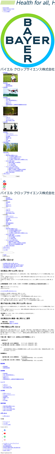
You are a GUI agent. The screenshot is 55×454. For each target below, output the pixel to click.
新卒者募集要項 (9, 223)
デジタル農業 (12, 163)
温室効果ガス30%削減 (14, 168)
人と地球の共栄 (12, 165)
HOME (4, 254)
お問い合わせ (6, 173)
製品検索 (8, 84)
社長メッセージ (9, 133)
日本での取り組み (10, 161)
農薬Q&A (12, 321)
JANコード (8, 101)
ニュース (5, 106)
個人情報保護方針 (7, 446)
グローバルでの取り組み (12, 166)
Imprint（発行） (7, 450)
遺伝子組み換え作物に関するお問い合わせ (13, 264)
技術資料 (8, 99)
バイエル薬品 (6, 11)
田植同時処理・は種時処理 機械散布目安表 (16, 104)
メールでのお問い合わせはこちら (9, 291)
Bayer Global (6, 7)
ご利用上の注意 (7, 444)
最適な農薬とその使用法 (14, 162)
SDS (7, 203)
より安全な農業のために (14, 158)
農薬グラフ (8, 103)
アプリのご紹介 (7, 424)
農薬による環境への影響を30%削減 (17, 169)
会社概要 (8, 136)
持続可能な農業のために (12, 155)
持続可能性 (6, 142)
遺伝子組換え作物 (10, 120)
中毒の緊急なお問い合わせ (9, 267)
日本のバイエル (7, 10)
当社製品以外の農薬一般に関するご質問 (13, 266)
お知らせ (8, 117)
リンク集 (5, 249)
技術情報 (5, 87)
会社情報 (5, 122)
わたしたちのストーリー (12, 135)
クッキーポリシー (7, 449)
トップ (7, 153)
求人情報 (8, 140)
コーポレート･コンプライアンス (11, 443)
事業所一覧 (8, 138)
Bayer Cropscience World (8, 8)
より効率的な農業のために (15, 156)
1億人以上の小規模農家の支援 (16, 170)
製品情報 (5, 72)
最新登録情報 (9, 85)
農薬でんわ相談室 (14, 323)
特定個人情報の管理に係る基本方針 (11, 447)
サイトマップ (6, 248)
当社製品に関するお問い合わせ (10, 263)
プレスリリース (9, 119)
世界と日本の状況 (10, 172)
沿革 (7, 139)
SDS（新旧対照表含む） (12, 100)
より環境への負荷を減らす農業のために (18, 159)
